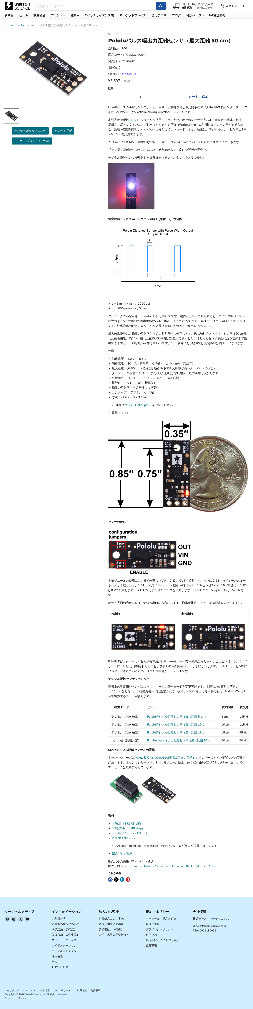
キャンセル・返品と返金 (161, 919)
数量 (110, 88)
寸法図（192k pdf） (138, 405)
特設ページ (194, 15)
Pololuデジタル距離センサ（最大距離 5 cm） (177, 717)
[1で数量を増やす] (140, 97)
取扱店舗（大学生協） (65, 935)
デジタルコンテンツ (64, 951)
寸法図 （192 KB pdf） (127, 824)
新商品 (9, 15)
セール (23, 15)
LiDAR (133, 120)
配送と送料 (153, 924)
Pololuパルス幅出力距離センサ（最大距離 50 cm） (181, 740)
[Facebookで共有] (110, 879)
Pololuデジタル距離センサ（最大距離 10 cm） (178, 725)
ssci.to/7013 (129, 74)
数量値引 (39, 15)
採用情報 (57, 956)
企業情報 (45, 990)
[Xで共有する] (116, 879)
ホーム (9, 25)
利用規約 (151, 935)
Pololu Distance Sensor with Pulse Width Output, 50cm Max (173, 866)
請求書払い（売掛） (111, 929)
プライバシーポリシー (160, 929)
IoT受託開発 (217, 15)
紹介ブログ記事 (122, 854)
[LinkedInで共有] (122, 879)
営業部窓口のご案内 (111, 919)
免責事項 (151, 945)
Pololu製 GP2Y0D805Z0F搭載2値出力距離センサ (168, 758)
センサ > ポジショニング (30, 131)
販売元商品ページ (124, 838)
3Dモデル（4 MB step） (128, 828)
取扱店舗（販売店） (64, 929)
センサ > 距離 (63, 131)
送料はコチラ (205, 7)
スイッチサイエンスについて (20, 990)
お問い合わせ (60, 967)
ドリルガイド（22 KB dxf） (130, 833)
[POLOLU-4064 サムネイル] (11, 116)
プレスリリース (62, 990)
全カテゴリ (159, 15)
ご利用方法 (59, 919)
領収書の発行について (65, 924)
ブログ (176, 15)
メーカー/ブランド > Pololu (32, 141)
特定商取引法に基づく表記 (162, 940)
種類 (74, 15)
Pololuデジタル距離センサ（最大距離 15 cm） (178, 733)
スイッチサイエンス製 (99, 15)
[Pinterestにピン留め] (128, 879)
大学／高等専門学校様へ (114, 935)
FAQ (54, 961)
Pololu (22, 25)
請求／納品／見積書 (111, 924)
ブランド (57, 15)
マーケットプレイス (132, 15)
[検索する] (161, 6)
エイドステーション (64, 945)
